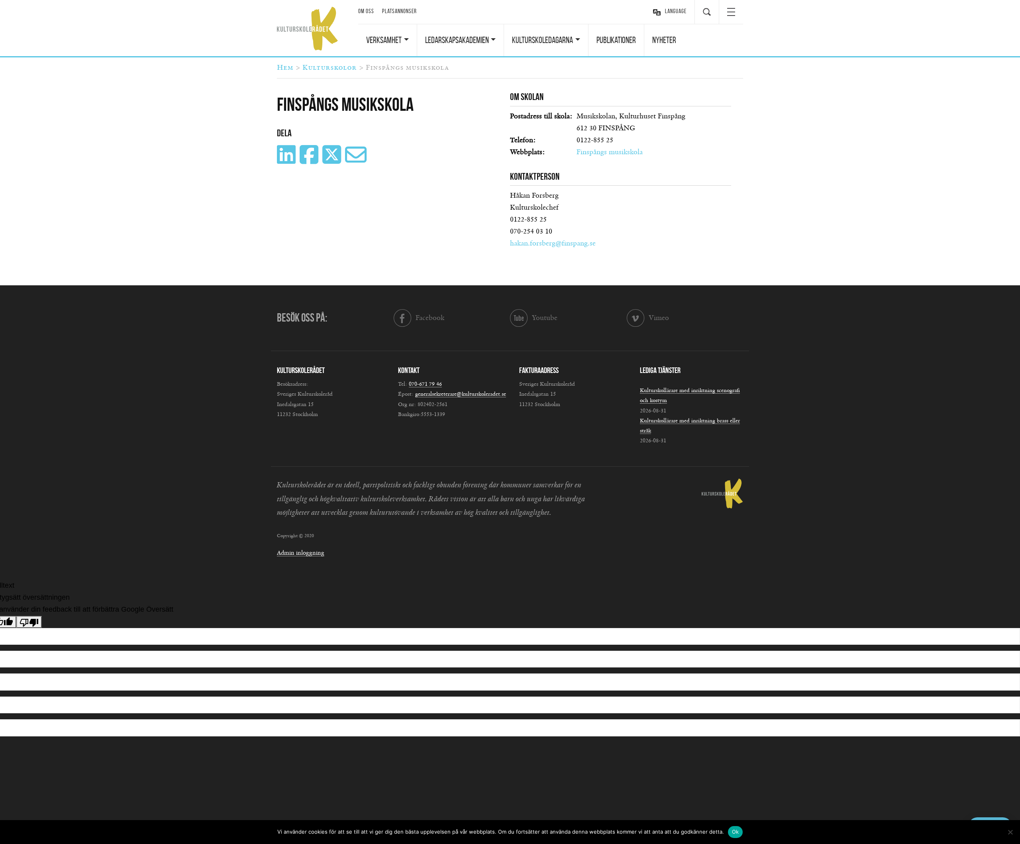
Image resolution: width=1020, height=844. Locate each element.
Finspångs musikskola (610, 152)
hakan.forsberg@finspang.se (553, 243)
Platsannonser (399, 11)
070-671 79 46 (425, 384)
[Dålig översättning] (29, 622)
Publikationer (616, 40)
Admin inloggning (300, 553)
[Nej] (1010, 832)
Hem (285, 67)
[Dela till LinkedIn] (287, 160)
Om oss (366, 11)
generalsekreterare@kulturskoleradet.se (460, 394)
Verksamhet (384, 40)
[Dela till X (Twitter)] (332, 160)
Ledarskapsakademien (457, 40)
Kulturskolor (329, 67)
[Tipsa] (357, 160)
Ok (735, 831)
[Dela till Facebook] (310, 160)
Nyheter (664, 40)
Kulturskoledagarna (542, 40)
